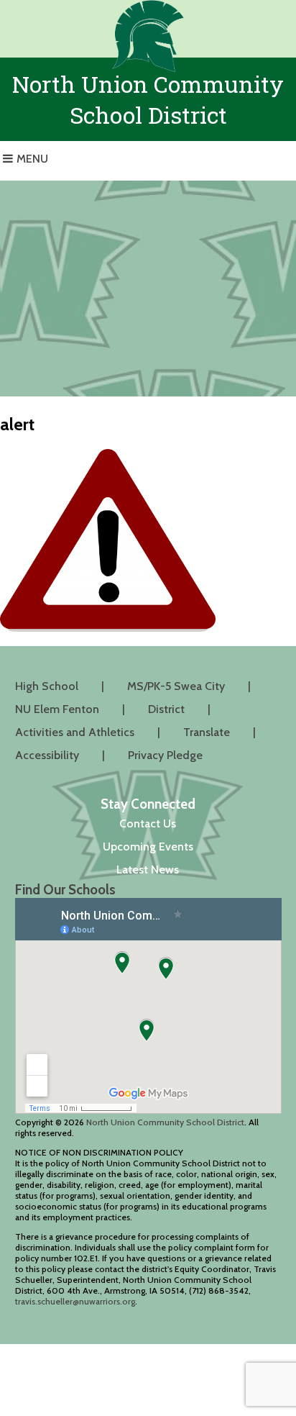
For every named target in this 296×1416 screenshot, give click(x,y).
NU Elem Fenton (57, 709)
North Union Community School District (165, 1122)
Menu (32, 158)
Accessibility (47, 755)
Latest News (147, 869)
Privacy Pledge (165, 755)
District (166, 709)
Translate (206, 732)
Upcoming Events (148, 846)
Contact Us (147, 823)
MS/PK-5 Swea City (176, 686)
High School (46, 686)
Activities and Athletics (74, 732)
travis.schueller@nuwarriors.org (75, 1301)
